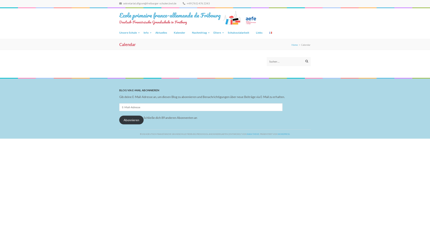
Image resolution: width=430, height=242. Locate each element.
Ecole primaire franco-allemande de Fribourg (170, 15)
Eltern (217, 32)
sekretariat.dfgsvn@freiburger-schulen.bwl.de (149, 3)
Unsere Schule (128, 32)
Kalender (179, 32)
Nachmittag (199, 32)
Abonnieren (131, 120)
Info (146, 32)
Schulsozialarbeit (238, 32)
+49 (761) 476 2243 (198, 3)
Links (259, 32)
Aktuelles (161, 32)
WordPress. (284, 134)
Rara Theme (253, 134)
